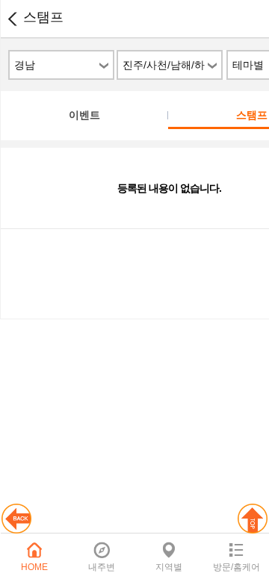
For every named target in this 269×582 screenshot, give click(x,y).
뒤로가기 (12, 18)
